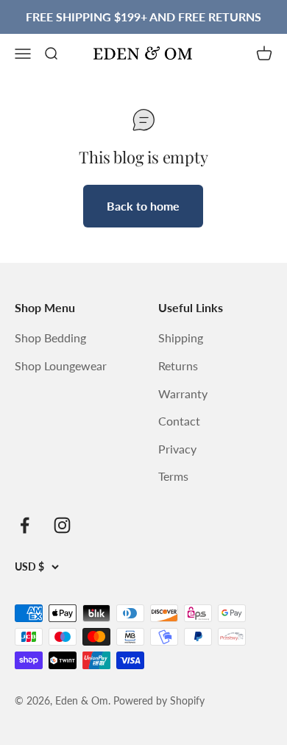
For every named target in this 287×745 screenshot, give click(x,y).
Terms (173, 476)
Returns (178, 365)
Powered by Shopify (159, 700)
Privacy (177, 449)
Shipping (180, 338)
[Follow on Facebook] (25, 525)
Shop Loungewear (61, 365)
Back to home (143, 206)
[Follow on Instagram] (62, 525)
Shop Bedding (50, 338)
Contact (179, 421)
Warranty (183, 393)
